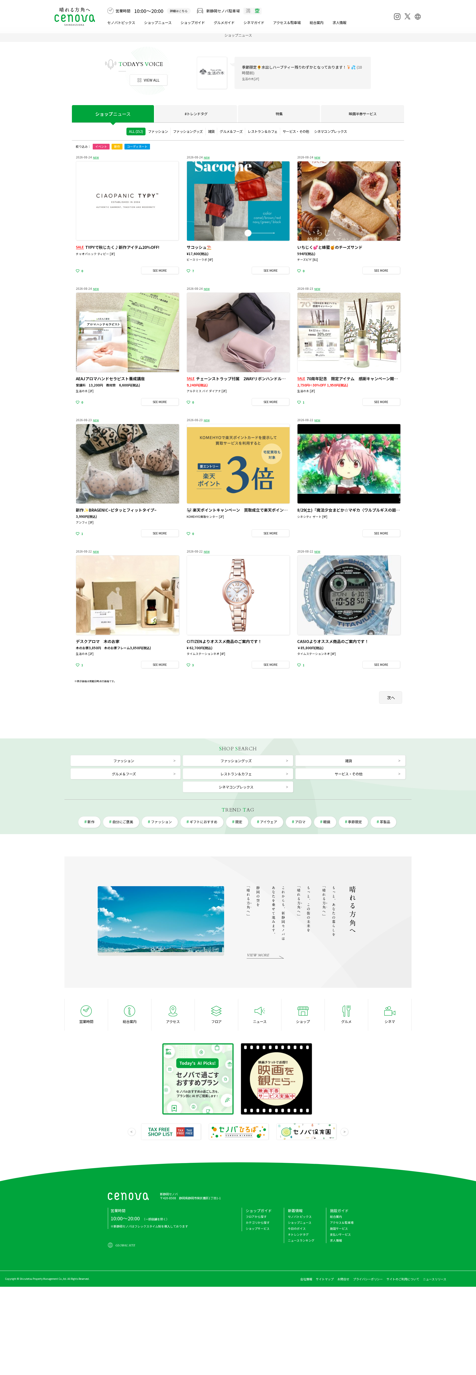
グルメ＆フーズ (231, 131)
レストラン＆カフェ (262, 131)
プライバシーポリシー (368, 1279)
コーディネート (137, 146)
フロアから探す (256, 1216)
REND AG (238, 810)
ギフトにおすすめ (203, 821)
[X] (407, 16)
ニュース (260, 1021)
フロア (216, 1021)
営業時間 (86, 1021)
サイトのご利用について (403, 1279)
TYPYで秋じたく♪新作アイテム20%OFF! (117, 247)
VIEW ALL (151, 80)
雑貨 (211, 131)
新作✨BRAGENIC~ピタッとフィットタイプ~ (116, 510)
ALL (136, 131)
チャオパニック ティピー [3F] (95, 254)
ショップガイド (192, 22)
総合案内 (317, 22)
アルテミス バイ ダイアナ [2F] (207, 391)
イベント (101, 146)
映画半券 (363, 113)
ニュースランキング (301, 1240)
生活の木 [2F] (84, 391)
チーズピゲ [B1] (307, 260)
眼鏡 (326, 821)
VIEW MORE (258, 955)
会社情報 (306, 1279)
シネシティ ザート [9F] (312, 517)
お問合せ (343, 1279)
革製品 (385, 821)
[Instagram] (397, 16)
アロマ (300, 821)
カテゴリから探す (257, 1222)
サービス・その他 (296, 131)
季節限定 (355, 821)
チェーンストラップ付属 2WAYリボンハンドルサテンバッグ (246, 378)
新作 (117, 146)
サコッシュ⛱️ (199, 247)
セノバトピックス (121, 22)
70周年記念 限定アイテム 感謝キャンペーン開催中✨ (352, 378)
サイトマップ (325, 1279)
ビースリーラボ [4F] (200, 260)
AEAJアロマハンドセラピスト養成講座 (110, 378)
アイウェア (268, 821)
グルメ (224, 22)
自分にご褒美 (122, 821)
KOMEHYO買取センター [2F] (205, 517)
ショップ (113, 114)
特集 (279, 113)
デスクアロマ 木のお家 (97, 641)
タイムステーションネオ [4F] (206, 654)
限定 (238, 821)
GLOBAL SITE (125, 1245)
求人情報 (339, 22)
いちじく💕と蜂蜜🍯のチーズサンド (329, 247)
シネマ (253, 22)
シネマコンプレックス (330, 131)
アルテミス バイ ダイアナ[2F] (261, 79)
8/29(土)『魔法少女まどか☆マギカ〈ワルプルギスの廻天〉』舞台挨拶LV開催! (366, 510)
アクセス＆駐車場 (287, 22)
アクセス (173, 1021)
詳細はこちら (179, 11)
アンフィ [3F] (84, 522)
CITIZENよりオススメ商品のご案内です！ (224, 641)
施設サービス (339, 1228)
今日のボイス (297, 1228)
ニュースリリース (434, 1279)
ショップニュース (158, 22)
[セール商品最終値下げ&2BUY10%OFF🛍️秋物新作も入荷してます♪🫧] (212, 71)
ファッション (158, 131)
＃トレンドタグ (298, 1234)
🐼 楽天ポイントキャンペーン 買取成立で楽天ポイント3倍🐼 (243, 510)
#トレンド (196, 113)
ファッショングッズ (188, 131)
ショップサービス (257, 1228)
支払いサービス (340, 1234)
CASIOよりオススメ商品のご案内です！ (333, 641)
